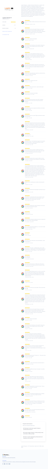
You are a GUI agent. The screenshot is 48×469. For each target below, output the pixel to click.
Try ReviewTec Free (5, 34)
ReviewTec (4, 456)
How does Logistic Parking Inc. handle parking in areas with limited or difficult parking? (33, 433)
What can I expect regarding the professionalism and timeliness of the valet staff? (33, 437)
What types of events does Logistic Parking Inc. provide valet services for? (32, 429)
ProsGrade (4, 460)
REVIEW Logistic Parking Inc (7, 31)
